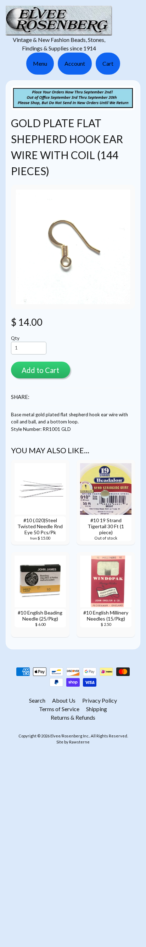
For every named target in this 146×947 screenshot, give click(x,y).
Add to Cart (40, 370)
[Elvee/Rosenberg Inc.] (59, 31)
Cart (107, 63)
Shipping (96, 708)
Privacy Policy (99, 700)
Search (37, 700)
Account (74, 63)
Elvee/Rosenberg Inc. (69, 736)
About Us (63, 700)
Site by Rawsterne (73, 742)
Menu (40, 63)
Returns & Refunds (73, 717)
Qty (15, 338)
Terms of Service (59, 708)
